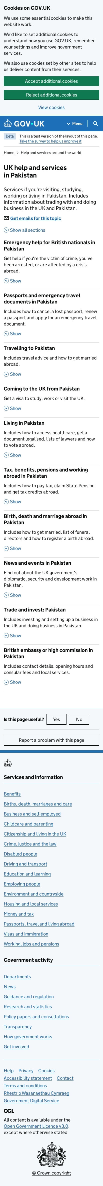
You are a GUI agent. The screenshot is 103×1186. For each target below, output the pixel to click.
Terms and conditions (25, 1085)
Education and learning (27, 874)
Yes (59, 719)
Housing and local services (31, 904)
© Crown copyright (51, 1173)
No (82, 719)
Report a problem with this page (51, 740)
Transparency (18, 1027)
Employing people (22, 884)
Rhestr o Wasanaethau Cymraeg (36, 1093)
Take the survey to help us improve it (51, 141)
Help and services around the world (51, 152)
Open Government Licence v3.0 (36, 1126)
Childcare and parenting (28, 824)
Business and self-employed (32, 814)
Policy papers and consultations (36, 1017)
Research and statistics (28, 1007)
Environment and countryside (34, 894)
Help (9, 1071)
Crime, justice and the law (30, 844)
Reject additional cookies (51, 95)
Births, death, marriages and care (38, 804)
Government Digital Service (31, 1101)
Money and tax (19, 914)
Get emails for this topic (35, 218)
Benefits (12, 794)
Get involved (16, 1047)
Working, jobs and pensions (31, 944)
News (10, 987)
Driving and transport (25, 864)
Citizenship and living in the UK (35, 834)
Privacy (26, 1071)
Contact (65, 1078)
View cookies (51, 107)
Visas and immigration (26, 934)
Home (9, 152)
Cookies (46, 1071)
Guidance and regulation (29, 997)
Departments (17, 977)
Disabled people (20, 854)
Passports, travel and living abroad (39, 924)
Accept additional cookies (51, 81)
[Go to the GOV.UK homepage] (24, 123)
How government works (28, 1037)
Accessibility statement (28, 1078)
